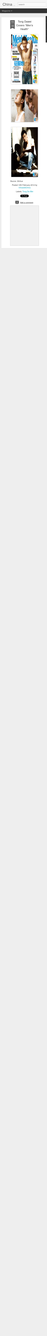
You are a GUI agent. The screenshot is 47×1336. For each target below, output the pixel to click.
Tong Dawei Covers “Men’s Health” (24, 25)
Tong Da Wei (27, 191)
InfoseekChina (25, 187)
